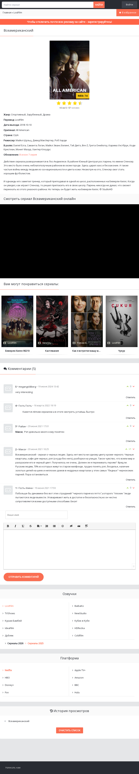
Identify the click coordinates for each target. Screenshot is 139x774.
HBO (7, 677)
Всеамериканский (19, 721)
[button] (7, 526)
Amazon (79, 677)
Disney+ (9, 685)
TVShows (10, 613)
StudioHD (107, 189)
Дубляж (9, 635)
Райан (22, 426)
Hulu (77, 692)
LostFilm (19, 119)
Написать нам (12, 767)
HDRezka (80, 628)
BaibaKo (79, 605)
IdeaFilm (9, 628)
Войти (129, 4)
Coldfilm (79, 635)
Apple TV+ (80, 670)
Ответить (130, 397)
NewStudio (81, 613)
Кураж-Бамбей (13, 620)
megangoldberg (27, 386)
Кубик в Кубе (82, 620)
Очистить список (69, 730)
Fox (7, 692)
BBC (77, 685)
